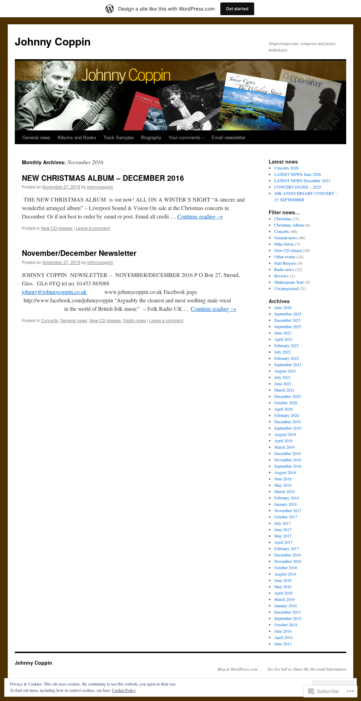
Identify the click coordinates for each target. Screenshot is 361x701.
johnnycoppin (100, 187)
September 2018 (287, 466)
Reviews (281, 275)
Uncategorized (286, 288)
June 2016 (283, 580)
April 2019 (283, 440)
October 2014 (285, 624)
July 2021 (282, 377)
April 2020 (283, 409)
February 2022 (286, 358)
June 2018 (283, 478)
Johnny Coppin (53, 41)
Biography (151, 137)
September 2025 (287, 313)
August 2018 (285, 472)
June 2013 (283, 643)
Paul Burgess (285, 263)
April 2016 (283, 593)
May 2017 (283, 536)
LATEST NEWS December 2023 (302, 180)
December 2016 (287, 555)
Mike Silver (284, 244)
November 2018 (287, 459)
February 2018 (286, 497)
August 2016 (285, 574)
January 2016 (285, 605)
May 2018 (283, 485)
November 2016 (287, 561)
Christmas (282, 218)
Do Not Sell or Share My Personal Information (307, 669)
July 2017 (282, 523)
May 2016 (283, 586)
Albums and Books (76, 137)
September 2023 (287, 326)
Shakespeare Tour (289, 282)
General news (36, 137)
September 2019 (287, 428)
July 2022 (282, 352)
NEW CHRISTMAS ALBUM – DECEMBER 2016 (103, 177)
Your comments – (186, 137)
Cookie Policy (124, 690)
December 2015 (287, 612)
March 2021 (284, 390)
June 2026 (283, 307)
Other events (284, 256)
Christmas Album (289, 225)
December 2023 (287, 320)
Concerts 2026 (286, 168)
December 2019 (287, 421)
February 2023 (286, 345)
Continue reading (200, 216)
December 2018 (287, 453)
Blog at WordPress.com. (238, 669)
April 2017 (283, 542)
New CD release (57, 228)
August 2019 (285, 434)
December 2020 (287, 396)
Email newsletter (228, 137)
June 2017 (283, 529)
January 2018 (285, 504)
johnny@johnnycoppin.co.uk (54, 291)
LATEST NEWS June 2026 (297, 174)
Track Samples (118, 137)
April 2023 (283, 339)
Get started (237, 8)
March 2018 (284, 491)
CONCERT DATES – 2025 (297, 187)
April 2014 (283, 637)
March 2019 (284, 447)
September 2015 (287, 618)
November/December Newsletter (79, 252)
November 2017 (287, 510)
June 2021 (283, 383)
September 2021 (287, 364)
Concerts (49, 320)
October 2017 (285, 516)
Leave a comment (93, 228)
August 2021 (285, 371)
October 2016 (285, 567)
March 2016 (284, 599)
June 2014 (283, 631)
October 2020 (285, 402)
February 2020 (286, 415)
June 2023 (283, 333)
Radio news (134, 320)
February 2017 (286, 548)
